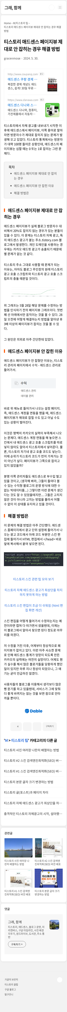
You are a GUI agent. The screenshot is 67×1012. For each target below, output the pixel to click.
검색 (51, 7)
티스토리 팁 (19, 740)
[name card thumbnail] (54, 924)
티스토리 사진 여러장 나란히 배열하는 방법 (31, 750)
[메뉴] (60, 7)
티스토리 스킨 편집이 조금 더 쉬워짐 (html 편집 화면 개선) (33, 607)
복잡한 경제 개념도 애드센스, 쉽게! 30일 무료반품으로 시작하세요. (22, 86)
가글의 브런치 (11, 979)
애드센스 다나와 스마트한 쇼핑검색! (22, 105)
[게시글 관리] (37, 726)
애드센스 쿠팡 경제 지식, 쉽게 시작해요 (22, 79)
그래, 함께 (12, 7)
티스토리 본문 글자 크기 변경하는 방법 (28, 782)
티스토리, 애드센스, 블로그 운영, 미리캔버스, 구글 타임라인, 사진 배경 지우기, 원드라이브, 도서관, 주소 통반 (26, 932)
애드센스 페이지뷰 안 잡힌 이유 (34, 185)
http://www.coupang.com (23, 74)
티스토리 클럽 (11, 984)
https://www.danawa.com (23, 99)
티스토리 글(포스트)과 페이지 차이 (26, 792)
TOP (60, 980)
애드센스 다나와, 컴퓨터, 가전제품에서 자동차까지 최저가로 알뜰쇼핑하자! (23, 112)
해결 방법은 (21, 193)
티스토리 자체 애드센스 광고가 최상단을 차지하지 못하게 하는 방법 (34, 592)
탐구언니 (9, 994)
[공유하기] (27, 726)
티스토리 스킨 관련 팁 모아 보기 (33, 579)
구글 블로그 (10, 989)
